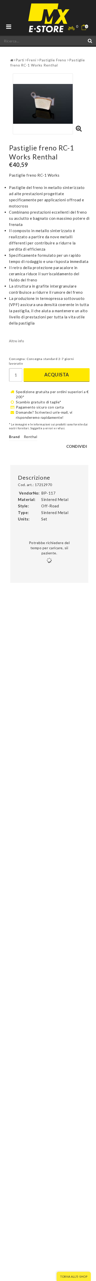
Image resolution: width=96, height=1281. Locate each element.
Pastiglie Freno (53, 60)
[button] (87, 27)
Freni (31, 60)
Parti (20, 60)
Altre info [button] (16, 341)
